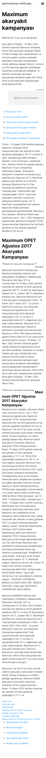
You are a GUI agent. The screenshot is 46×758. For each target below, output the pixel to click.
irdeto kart (7, 701)
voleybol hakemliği (10, 716)
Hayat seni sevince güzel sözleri (22, 122)
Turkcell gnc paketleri (17, 732)
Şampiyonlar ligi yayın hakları (21, 127)
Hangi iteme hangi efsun (18, 133)
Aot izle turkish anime (17, 117)
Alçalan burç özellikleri (17, 743)
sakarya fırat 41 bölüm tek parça (17, 710)
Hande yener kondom (17, 722)
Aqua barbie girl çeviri (17, 738)
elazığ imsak (7, 707)
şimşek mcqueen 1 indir (13, 713)
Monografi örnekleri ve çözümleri (23, 138)
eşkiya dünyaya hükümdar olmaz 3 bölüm (21, 719)
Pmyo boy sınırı (14, 111)
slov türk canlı (8, 704)
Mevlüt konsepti (14, 727)
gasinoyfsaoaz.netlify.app (16, 3)
